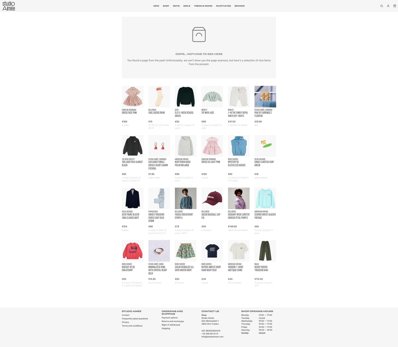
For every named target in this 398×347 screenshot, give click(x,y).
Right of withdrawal (171, 325)
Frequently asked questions (135, 319)
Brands (240, 6)
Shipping (166, 328)
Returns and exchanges (173, 321)
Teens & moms (203, 6)
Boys (176, 6)
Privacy (125, 322)
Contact (125, 315)
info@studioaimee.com (212, 337)
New (156, 6)
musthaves (223, 6)
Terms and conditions (132, 326)
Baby (166, 6)
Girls (186, 6)
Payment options (170, 318)
